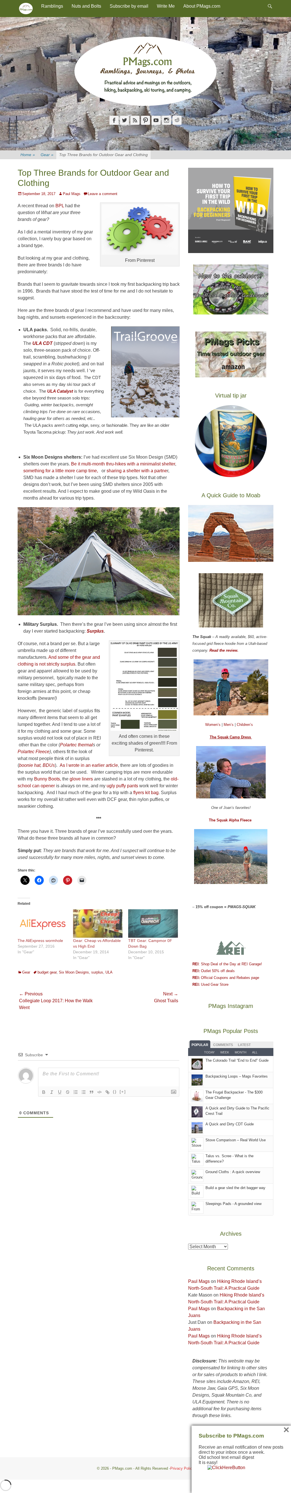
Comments (223, 1045)
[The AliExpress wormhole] (42, 923)
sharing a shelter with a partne (137, 470)
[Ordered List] (76, 1092)
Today (209, 1052)
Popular (200, 1045)
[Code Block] (99, 1092)
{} (115, 1092)
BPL (59, 205)
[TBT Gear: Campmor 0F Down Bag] (153, 923)
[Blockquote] (91, 1092)
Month (240, 1052)
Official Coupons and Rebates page (225, 978)
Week (224, 1052)
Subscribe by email (129, 6)
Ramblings (52, 6)
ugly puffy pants (122, 785)
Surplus (95, 631)
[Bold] (44, 1092)
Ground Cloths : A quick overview (232, 1172)
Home (27, 154)
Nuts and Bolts (86, 6)
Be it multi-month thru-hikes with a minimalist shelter (123, 463)
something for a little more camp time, (60, 470)
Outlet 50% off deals (213, 971)
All (254, 1052)
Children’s (245, 724)
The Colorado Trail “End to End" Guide (237, 1060)
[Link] (107, 1092)
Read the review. (223, 650)
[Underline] (60, 1092)
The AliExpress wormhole (40, 940)
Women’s (213, 724)
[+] (123, 1092)
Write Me (166, 6)
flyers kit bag (145, 792)
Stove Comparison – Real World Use (235, 1140)
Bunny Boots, (47, 778)
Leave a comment (102, 194)
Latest (244, 1045)
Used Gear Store (210, 984)
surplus (97, 972)
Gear (47, 154)
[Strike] (68, 1092)
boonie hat (29, 765)
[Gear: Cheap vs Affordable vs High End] (98, 923)
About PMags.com (201, 6)
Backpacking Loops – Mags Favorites (236, 1076)
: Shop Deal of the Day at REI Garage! (227, 964)
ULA (109, 972)
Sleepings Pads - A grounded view (233, 1204)
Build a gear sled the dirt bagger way (235, 1188)
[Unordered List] (84, 1092)
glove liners (80, 778)
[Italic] (52, 1092)
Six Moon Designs (74, 972)
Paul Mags (71, 194)
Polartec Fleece (33, 751)
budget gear (47, 972)
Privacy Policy (182, 1468)
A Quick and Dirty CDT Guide (229, 1124)
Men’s (229, 724)
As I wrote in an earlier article (89, 765)
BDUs (49, 765)
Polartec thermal (76, 744)
